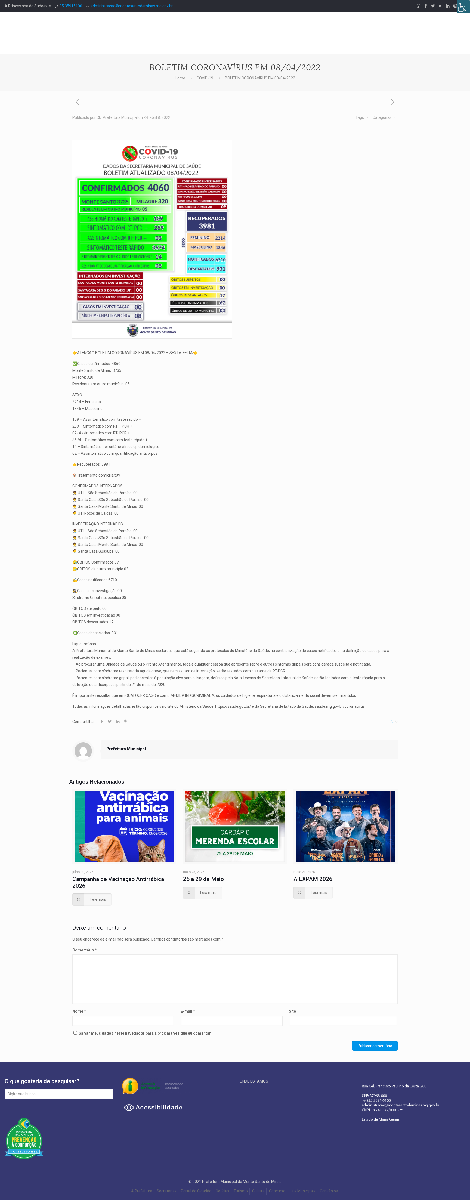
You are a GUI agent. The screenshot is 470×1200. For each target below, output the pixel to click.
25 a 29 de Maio (203, 879)
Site (292, 1011)
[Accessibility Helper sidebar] (463, 6)
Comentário (84, 950)
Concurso (277, 1191)
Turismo (241, 1191)
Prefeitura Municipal (120, 117)
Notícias (222, 1191)
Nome (79, 1011)
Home (180, 78)
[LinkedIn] (448, 6)
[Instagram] (455, 6)
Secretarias (167, 1191)
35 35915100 (71, 6)
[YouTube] (440, 6)
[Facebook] (426, 6)
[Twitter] (433, 6)
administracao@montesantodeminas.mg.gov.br (132, 6)
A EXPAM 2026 (312, 879)
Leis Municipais (303, 1191)
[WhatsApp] (418, 6)
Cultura (258, 1191)
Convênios (329, 1191)
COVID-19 (205, 78)
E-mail (188, 1011)
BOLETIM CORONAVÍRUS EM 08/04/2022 (260, 78)
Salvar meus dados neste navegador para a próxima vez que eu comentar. (145, 1033)
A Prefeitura (141, 1191)
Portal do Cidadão (196, 1191)
